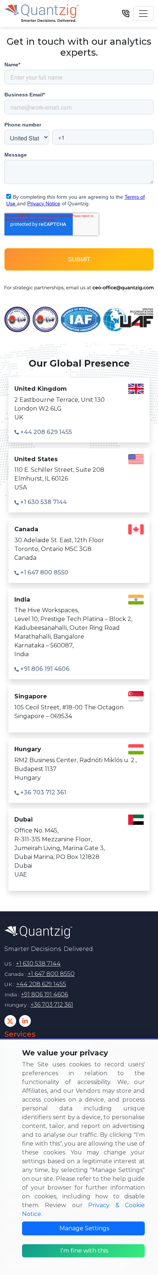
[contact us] (125, 13)
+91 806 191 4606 (44, 668)
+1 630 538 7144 (43, 502)
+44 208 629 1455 (45, 432)
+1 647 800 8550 (43, 572)
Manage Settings (84, 1228)
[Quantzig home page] (38, 932)
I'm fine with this (84, 1250)
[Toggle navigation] (143, 13)
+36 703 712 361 (42, 792)
